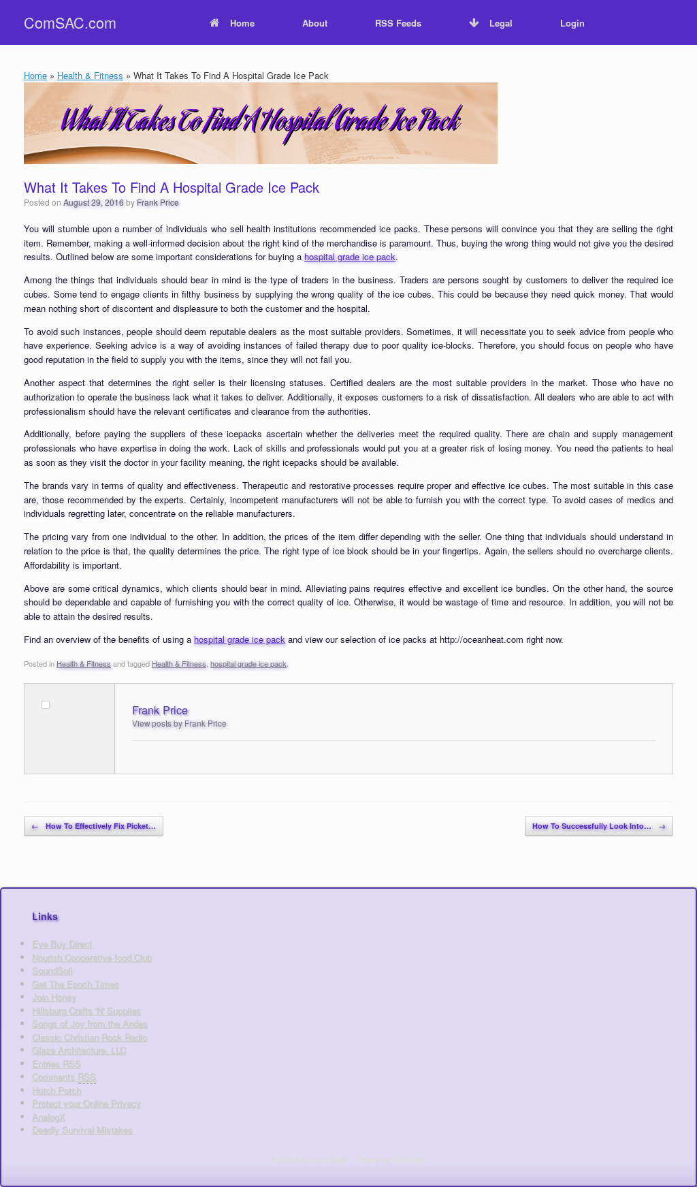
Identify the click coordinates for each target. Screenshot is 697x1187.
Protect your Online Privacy (86, 1102)
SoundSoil (52, 970)
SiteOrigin (409, 1159)
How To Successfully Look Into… (599, 826)
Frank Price (158, 202)
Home (242, 22)
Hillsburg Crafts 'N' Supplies (86, 1010)
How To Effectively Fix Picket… (93, 826)
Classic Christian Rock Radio (89, 1036)
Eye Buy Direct (62, 943)
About (314, 22)
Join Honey (54, 996)
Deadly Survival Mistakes (82, 1129)
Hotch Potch (56, 1089)
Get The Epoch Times (75, 983)
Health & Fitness (90, 75)
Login (572, 22)
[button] (677, 22)
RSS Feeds (398, 22)
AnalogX (48, 1116)
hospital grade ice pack (349, 256)
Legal (501, 22)
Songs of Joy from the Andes (90, 1023)
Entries (56, 1063)
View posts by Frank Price (179, 723)
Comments (64, 1076)
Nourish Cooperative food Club (92, 957)
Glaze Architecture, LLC (79, 1049)
